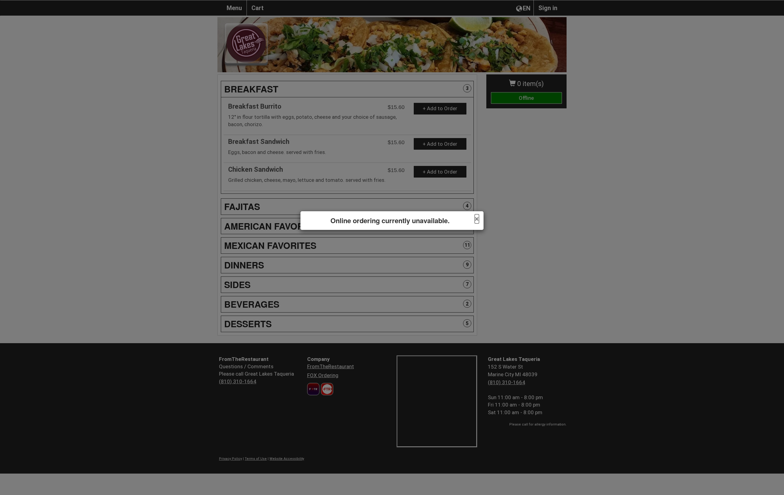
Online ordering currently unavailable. (390, 220)
